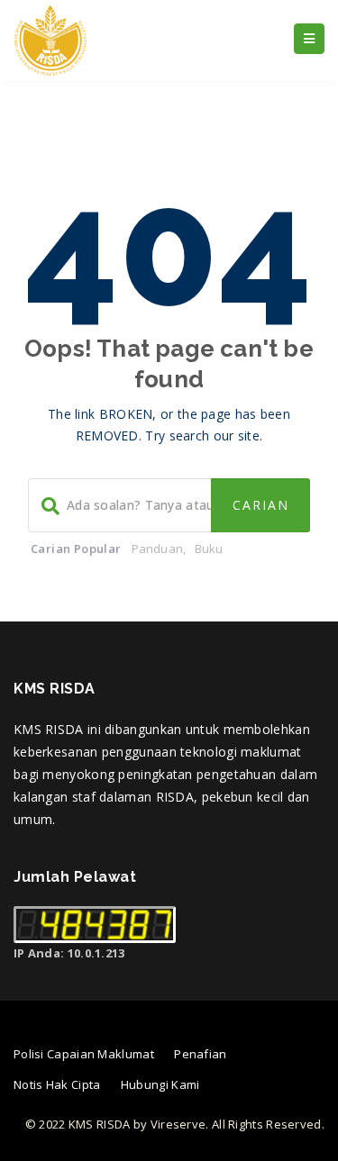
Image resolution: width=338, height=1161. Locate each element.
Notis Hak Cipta (57, 1084)
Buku (209, 548)
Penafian (200, 1054)
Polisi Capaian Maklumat (84, 1054)
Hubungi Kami (160, 1084)
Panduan (157, 548)
